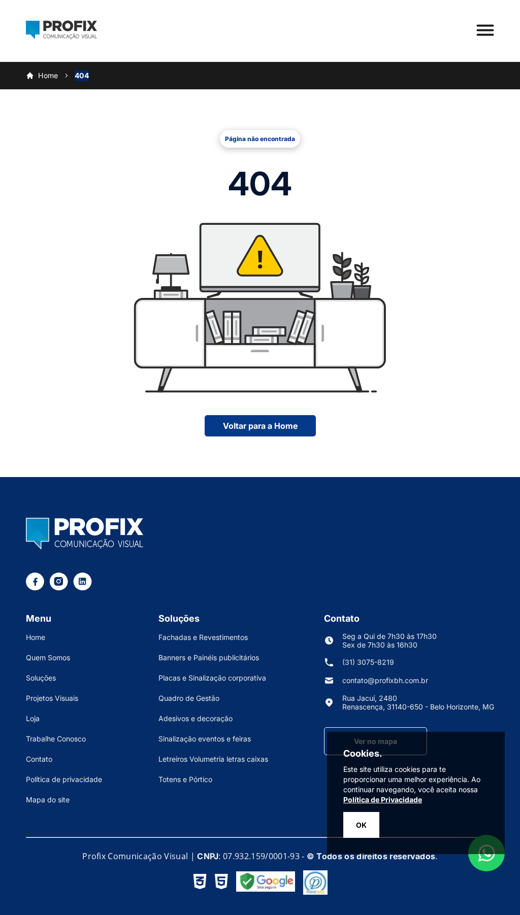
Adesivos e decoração (195, 718)
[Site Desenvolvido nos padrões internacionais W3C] (200, 882)
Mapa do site (48, 799)
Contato (39, 759)
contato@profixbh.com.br (385, 680)
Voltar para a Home (260, 426)
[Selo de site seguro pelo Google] (265, 882)
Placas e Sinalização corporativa (212, 677)
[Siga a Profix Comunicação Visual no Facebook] (35, 588)
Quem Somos (48, 657)
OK (361, 825)
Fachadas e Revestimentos (203, 637)
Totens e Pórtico (185, 779)
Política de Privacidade (382, 799)
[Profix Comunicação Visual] (61, 36)
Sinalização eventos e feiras (204, 738)
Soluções (41, 677)
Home (48, 75)
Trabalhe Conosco (56, 738)
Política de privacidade (64, 779)
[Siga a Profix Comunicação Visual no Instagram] (58, 588)
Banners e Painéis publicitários (208, 657)
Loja (33, 718)
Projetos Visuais (52, 698)
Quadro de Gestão (188, 698)
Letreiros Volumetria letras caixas (213, 759)
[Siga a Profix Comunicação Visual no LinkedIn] (82, 588)
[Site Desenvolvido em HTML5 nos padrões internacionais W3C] (221, 882)
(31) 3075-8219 (368, 662)
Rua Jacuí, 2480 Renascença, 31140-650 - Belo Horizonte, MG (418, 702)
